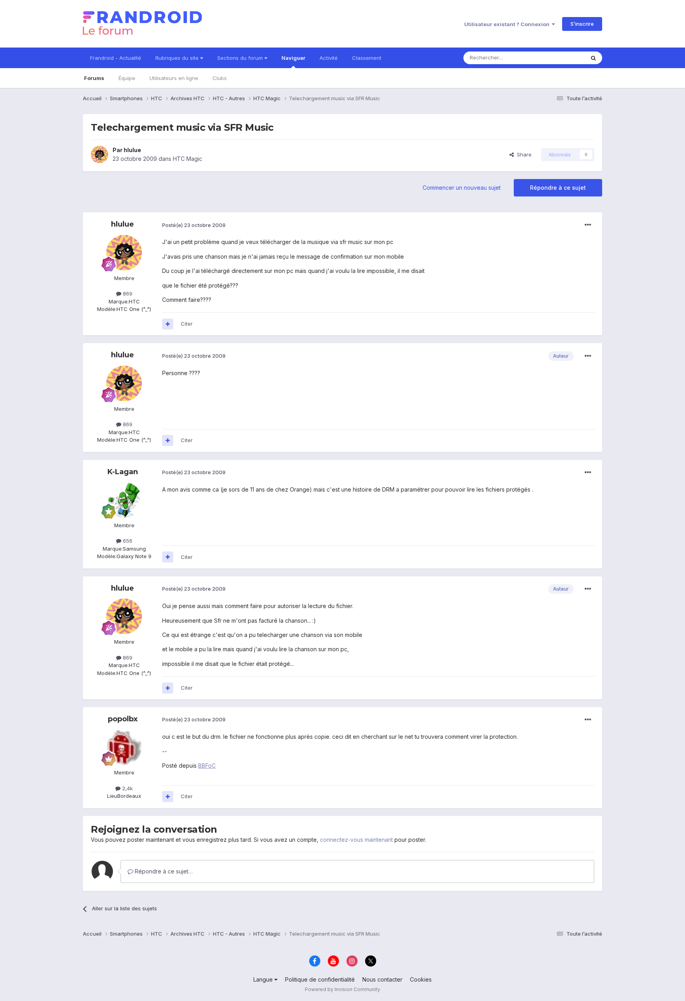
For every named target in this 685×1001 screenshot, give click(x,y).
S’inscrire (582, 24)
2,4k (127, 788)
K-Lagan (122, 471)
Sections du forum (240, 58)
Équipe (127, 78)
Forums (94, 78)
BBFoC (207, 765)
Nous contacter (382, 979)
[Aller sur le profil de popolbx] (124, 747)
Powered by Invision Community (342, 989)
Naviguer (293, 58)
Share (523, 154)
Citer (187, 323)
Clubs (219, 78)
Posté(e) (194, 225)
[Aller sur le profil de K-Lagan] (124, 500)
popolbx (123, 719)
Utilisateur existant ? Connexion (508, 24)
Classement (366, 58)
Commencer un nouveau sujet (462, 187)
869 (126, 293)
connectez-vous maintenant (356, 839)
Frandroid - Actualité (115, 58)
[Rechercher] (593, 57)
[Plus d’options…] (588, 225)
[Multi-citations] (167, 324)
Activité (329, 58)
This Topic (561, 58)
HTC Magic (187, 158)
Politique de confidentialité (320, 979)
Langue (263, 979)
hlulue (132, 150)
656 (126, 541)
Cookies (421, 979)
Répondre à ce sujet (558, 187)
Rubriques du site (177, 58)
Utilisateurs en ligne (173, 78)
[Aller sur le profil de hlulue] (99, 154)
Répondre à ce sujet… (163, 871)
